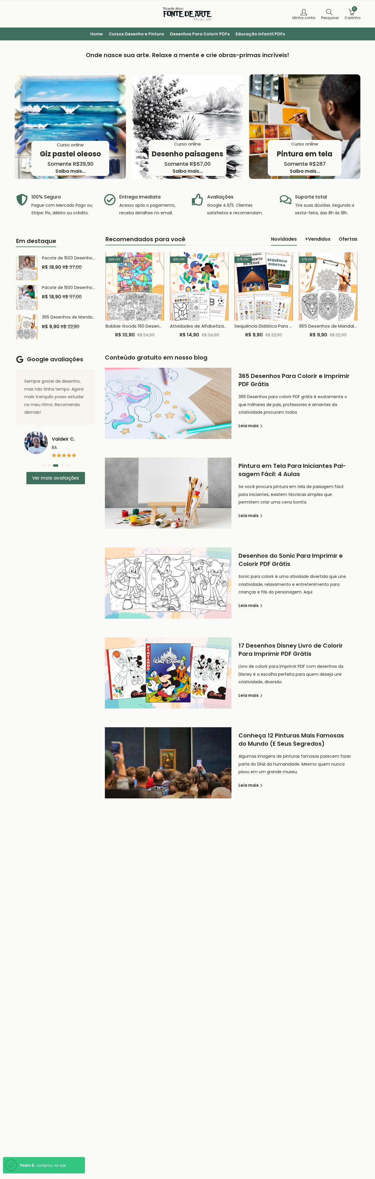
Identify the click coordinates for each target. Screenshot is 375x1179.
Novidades (284, 239)
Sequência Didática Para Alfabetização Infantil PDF (289, 326)
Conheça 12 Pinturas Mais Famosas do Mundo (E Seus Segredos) (291, 739)
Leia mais (249, 426)
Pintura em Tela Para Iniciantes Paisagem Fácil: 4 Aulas (292, 470)
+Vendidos (317, 239)
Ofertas (348, 239)
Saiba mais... (70, 171)
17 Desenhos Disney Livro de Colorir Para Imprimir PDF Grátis (290, 649)
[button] (43, 465)
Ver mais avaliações (55, 478)
